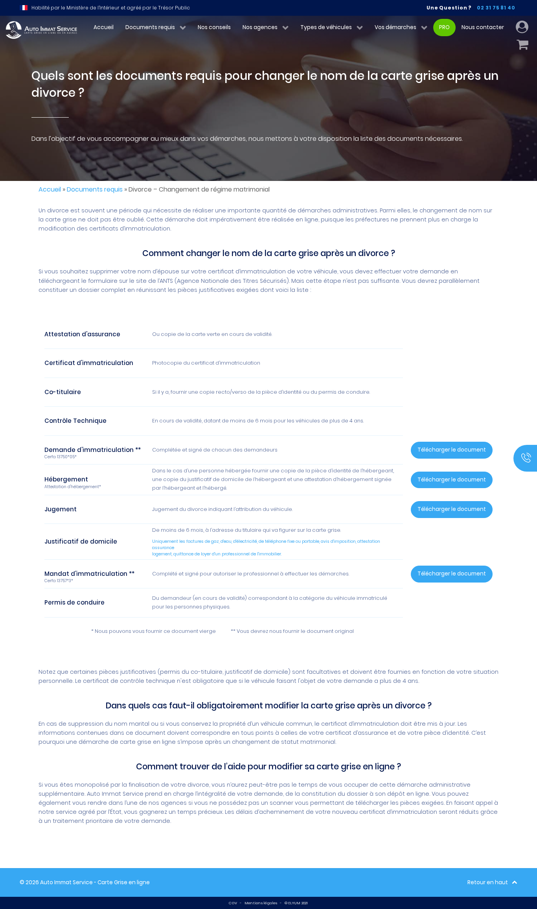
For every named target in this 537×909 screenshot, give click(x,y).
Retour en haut (487, 882)
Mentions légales (261, 902)
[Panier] (524, 44)
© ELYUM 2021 (296, 902)
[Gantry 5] (40, 30)
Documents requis (95, 189)
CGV (233, 902)
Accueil (50, 189)
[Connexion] (523, 27)
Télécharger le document (451, 450)
